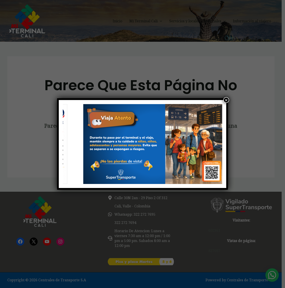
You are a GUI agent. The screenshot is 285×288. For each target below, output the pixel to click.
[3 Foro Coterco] (142, 144)
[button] (69, 144)
